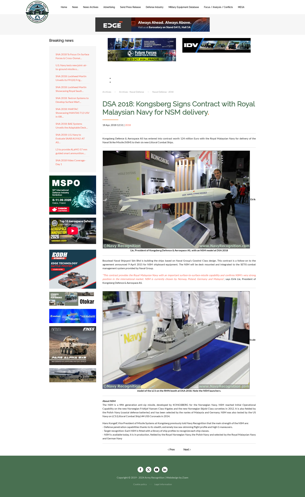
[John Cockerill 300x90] (72, 374)
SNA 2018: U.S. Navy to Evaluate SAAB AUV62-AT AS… (70, 138)
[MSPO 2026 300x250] (72, 194)
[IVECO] (216, 44)
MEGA (241, 7)
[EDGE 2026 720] (152, 24)
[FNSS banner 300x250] (72, 345)
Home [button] (64, 7)
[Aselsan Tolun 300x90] (72, 315)
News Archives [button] (90, 7)
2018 (128, 124)
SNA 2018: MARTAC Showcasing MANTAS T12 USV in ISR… (72, 112)
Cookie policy (140, 484)
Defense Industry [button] (154, 7)
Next (186, 449)
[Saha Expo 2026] (142, 43)
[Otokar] (72, 298)
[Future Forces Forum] (142, 55)
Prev (172, 449)
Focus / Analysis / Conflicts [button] (218, 7)
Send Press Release (130, 7)
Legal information (163, 484)
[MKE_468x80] (142, 66)
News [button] (75, 7)
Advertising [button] (109, 7)
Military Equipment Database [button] (184, 7)
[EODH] (72, 268)
